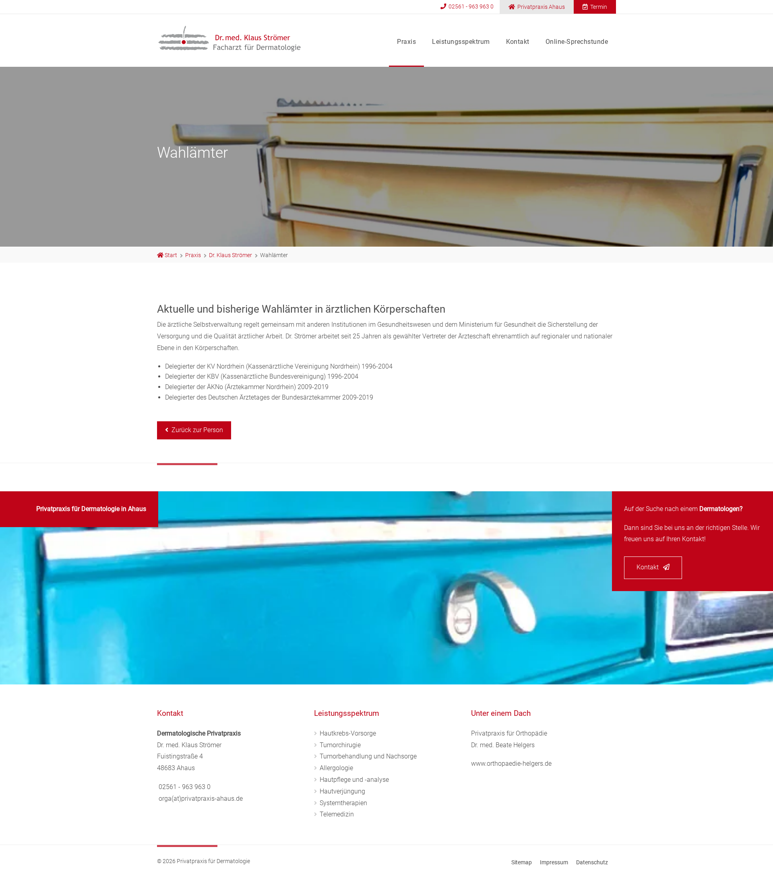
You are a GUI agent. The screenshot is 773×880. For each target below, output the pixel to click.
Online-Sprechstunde (577, 41)
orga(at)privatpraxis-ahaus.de (201, 798)
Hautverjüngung (342, 791)
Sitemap (521, 862)
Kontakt (517, 41)
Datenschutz (592, 862)
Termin (598, 7)
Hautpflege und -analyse (354, 779)
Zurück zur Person (195, 430)
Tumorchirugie (340, 745)
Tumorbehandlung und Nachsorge (368, 756)
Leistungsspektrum (461, 41)
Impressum (554, 862)
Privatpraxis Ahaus (540, 7)
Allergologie (336, 768)
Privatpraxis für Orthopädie (509, 733)
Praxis (406, 41)
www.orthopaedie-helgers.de (511, 763)
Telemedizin (337, 814)
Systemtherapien (343, 803)
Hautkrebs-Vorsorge (348, 733)
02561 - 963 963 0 (470, 6)
